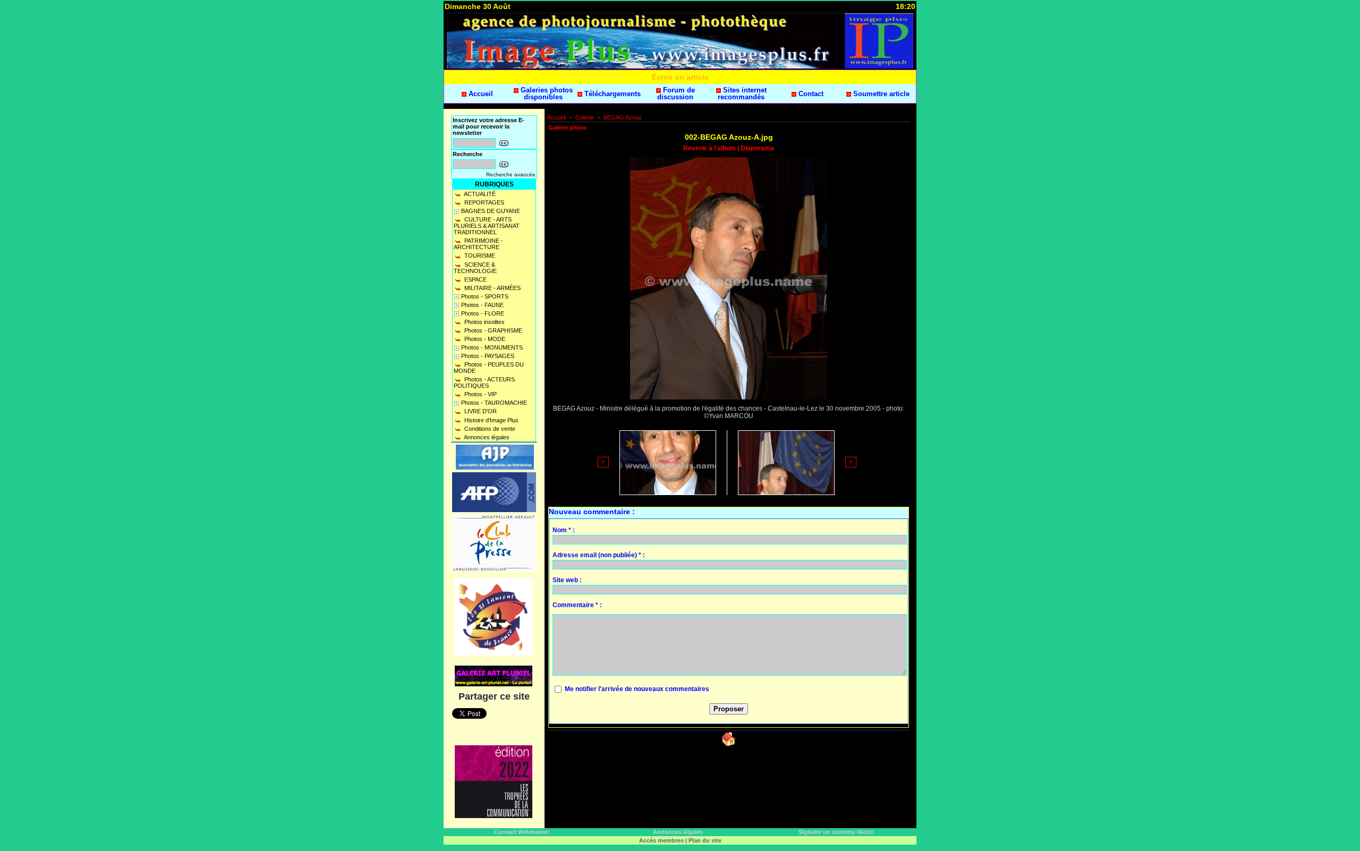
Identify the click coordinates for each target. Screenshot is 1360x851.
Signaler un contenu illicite (835, 832)
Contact (809, 94)
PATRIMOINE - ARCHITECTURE (478, 243)
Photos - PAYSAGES (487, 356)
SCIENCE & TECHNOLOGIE (475, 267)
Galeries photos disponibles (545, 93)
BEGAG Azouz (623, 117)
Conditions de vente (489, 429)
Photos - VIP (480, 394)
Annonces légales (486, 437)
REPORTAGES (483, 202)
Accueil (479, 94)
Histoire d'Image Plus (490, 420)
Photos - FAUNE (482, 305)
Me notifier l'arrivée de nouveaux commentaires (637, 689)
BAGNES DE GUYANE (490, 211)
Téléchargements (611, 94)
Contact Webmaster (521, 832)
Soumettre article (880, 94)
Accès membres (661, 840)
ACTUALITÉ (479, 194)
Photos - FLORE (482, 313)
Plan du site (704, 840)
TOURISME (479, 255)
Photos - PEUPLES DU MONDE (489, 367)
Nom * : (563, 530)
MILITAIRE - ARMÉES (492, 288)
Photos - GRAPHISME (492, 330)
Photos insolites (484, 322)
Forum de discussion (676, 93)
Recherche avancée (511, 174)
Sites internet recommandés (742, 93)
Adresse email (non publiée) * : (598, 555)
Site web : (567, 580)
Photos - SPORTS (484, 296)
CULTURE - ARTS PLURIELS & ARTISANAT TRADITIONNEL (487, 225)
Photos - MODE (484, 339)
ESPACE (475, 279)
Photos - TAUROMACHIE (494, 402)
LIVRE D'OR (480, 411)
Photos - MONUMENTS (492, 347)
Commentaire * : (577, 605)
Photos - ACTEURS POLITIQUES (484, 382)
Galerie (584, 117)
